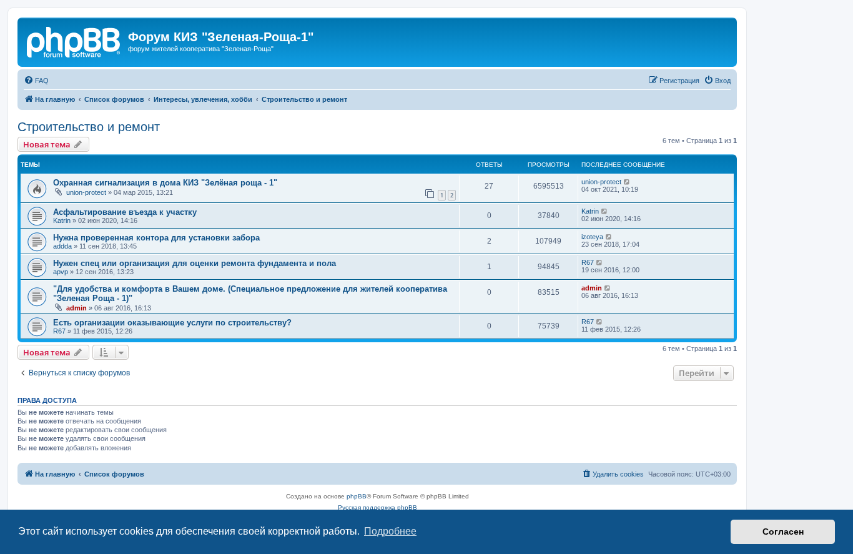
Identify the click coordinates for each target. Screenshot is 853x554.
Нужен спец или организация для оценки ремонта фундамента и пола (194, 263)
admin (76, 308)
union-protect (86, 192)
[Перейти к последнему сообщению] (627, 181)
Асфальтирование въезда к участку (125, 212)
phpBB (357, 496)
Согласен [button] (783, 532)
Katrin (62, 220)
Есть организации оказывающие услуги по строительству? (172, 322)
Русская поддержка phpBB (377, 507)
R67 (587, 262)
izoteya (592, 236)
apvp (60, 271)
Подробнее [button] (390, 531)
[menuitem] (36, 80)
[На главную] (74, 41)
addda (62, 246)
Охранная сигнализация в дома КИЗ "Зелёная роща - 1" (165, 182)
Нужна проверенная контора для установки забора (156, 237)
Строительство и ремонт (88, 127)
